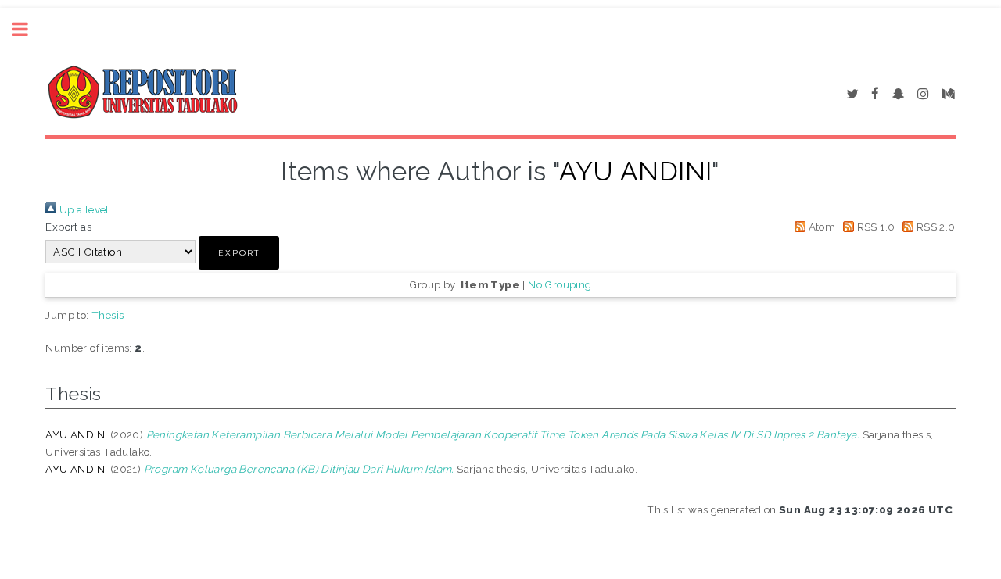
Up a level (82, 209)
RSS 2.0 (934, 226)
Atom (820, 226)
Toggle (28, 29)
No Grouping (559, 284)
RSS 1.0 (874, 226)
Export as (68, 226)
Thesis (107, 315)
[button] (239, 253)
